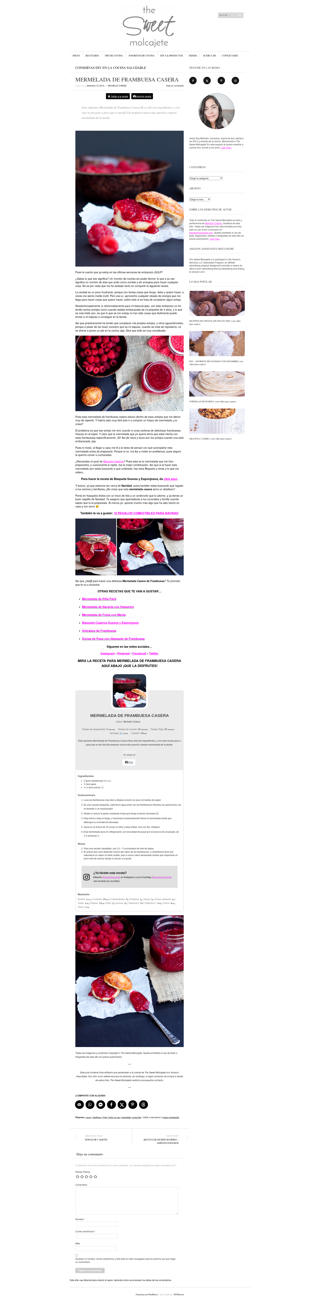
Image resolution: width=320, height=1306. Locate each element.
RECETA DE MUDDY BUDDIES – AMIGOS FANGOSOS (161, 1139)
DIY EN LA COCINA (111, 67)
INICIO (76, 55)
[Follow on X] (207, 80)
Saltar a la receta (119, 96)
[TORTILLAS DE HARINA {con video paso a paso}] (217, 384)
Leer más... (226, 147)
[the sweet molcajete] (132, 18)
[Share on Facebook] (111, 1104)
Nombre (80, 1219)
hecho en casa (114, 1117)
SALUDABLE (136, 67)
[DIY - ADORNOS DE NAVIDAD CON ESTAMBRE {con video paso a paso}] (217, 344)
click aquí (170, 479)
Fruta (105, 1117)
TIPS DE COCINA (114, 55)
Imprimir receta (143, 96)
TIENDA (193, 55)
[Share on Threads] (143, 1104)
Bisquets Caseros (113, 461)
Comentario (81, 1184)
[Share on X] (122, 1104)
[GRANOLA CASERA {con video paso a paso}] (217, 421)
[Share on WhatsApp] (90, 1104)
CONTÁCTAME (230, 55)
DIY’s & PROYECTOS (171, 55)
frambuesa (96, 1117)
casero (88, 1117)
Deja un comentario (175, 85)
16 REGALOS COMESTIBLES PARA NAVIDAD (146, 513)
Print (130, 762)
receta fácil (136, 1117)
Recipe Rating (82, 1171)
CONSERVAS (85, 67)
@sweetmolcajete (111, 877)
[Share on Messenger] (101, 1104)
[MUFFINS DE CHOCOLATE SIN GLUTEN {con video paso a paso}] (217, 304)
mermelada (126, 1117)
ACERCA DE (209, 55)
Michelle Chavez (117, 85)
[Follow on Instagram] (235, 80)
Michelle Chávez (213, 223)
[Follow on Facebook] (193, 80)
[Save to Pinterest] (133, 1104)
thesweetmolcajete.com (201, 232)
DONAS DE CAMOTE (96, 1137)
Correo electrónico (85, 1231)
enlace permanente (171, 1117)
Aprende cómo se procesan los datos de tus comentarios (142, 1280)
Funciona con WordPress (147, 1294)
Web (77, 1243)
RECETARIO (92, 55)
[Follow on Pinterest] (221, 80)
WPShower (179, 1294)
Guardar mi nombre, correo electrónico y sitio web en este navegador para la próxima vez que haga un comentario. (125, 1260)
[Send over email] (79, 1104)
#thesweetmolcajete (161, 877)
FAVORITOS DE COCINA (141, 55)
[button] (124, 751)
